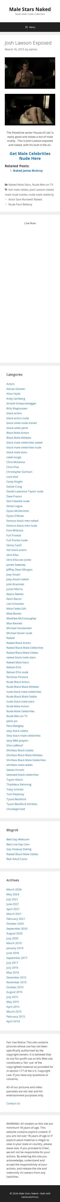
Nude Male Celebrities (20, 711)
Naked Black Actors (18, 643)
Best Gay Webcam (17, 839)
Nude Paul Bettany (20, 204)
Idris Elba (12, 555)
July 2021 (12, 899)
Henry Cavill (14, 545)
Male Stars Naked (30, 9)
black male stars (16, 452)
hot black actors (16, 550)
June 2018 (12, 953)
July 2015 (12, 997)
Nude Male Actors (17, 706)
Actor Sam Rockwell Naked (25, 199)
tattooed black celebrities (22, 774)
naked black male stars (21, 657)
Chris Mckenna (15, 462)
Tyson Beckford (16, 799)
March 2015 (14, 1011)
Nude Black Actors (18, 682)
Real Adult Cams (16, 859)
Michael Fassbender (19, 628)
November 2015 (16, 982)
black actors (14, 413)
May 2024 (12, 894)
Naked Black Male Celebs (22, 652)
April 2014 (13, 1021)
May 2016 (12, 972)
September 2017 (16, 958)
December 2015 (16, 977)
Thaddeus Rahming (18, 784)
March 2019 (14, 943)
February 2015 (15, 1016)
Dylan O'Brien (15, 516)
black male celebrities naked (24, 442)
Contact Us (13, 1103)
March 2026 (14, 889)
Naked (10, 638)
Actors (10, 384)
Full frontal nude (17, 540)
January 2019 (14, 948)
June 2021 (12, 904)
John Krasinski (15, 584)
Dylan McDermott (17, 511)
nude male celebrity (41, 194)
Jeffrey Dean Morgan (19, 569)
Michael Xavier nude (19, 633)
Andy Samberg (15, 398)
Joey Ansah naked (17, 579)
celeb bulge (13, 457)
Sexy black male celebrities (23, 735)
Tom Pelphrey (15, 794)
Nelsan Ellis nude (17, 672)
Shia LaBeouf (14, 745)
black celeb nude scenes (21, 423)
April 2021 (13, 909)
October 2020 (15, 923)
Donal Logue (14, 506)
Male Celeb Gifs (16, 608)
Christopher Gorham (19, 472)
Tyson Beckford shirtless (21, 804)
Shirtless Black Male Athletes (24, 755)
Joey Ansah (13, 574)
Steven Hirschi (15, 770)
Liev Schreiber (15, 604)
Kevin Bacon (14, 599)
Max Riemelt (14, 623)
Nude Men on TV (42, 184)
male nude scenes (16, 194)
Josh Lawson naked (42, 189)
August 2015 (14, 992)
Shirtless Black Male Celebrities (26, 760)
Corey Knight (14, 481)
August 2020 (14, 933)
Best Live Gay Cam (17, 844)
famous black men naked (22, 520)
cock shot (12, 477)
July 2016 (12, 967)
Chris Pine (12, 467)
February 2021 (15, 919)
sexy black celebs (17, 731)
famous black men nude (21, 525)
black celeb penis (17, 428)
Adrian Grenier (15, 389)
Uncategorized (15, 809)
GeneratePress (30, 1196)
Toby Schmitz (15, 789)
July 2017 (12, 962)
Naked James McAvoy (28, 170)
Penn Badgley (15, 726)
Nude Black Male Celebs (21, 696)
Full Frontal (13, 535)
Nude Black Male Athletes (22, 687)
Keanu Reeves (15, 594)
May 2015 (12, 1002)
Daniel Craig (14, 486)
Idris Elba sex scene (18, 560)
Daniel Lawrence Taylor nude (24, 491)
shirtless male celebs (19, 765)
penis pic (12, 721)
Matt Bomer (14, 613)
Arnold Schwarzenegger (21, 403)
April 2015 (13, 1007)
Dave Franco (14, 496)
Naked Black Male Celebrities (24, 647)
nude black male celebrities (23, 691)
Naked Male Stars (19, 184)
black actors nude (17, 418)
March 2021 (14, 914)
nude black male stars (20, 701)
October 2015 (15, 987)
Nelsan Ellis (13, 667)
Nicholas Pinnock (17, 677)
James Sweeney (16, 564)
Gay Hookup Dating (18, 849)
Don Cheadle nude (18, 501)
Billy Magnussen (16, 408)
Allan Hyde (13, 393)
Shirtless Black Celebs (20, 750)
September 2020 (16, 928)
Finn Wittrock (14, 530)
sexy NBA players (17, 740)
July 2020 (12, 938)
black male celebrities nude (23, 447)
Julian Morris (14, 589)
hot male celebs (18, 189)
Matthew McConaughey (21, 618)
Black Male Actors (17, 433)
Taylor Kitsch (14, 779)
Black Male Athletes (18, 437)
